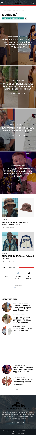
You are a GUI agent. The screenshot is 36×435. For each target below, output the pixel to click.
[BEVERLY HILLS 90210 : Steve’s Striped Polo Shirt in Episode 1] (18, 130)
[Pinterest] (23, 422)
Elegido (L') (6, 219)
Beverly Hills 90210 (18, 124)
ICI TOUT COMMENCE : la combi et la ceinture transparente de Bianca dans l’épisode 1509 (22, 319)
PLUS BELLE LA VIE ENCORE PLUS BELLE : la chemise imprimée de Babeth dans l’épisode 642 (23, 382)
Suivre (18, 272)
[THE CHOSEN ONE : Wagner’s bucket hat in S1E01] (18, 207)
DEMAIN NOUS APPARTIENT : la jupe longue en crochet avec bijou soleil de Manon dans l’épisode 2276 (23, 308)
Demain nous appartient (18, 36)
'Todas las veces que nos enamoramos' (13, 18)
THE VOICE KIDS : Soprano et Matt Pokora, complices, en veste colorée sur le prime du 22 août (23, 370)
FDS (3, 227)
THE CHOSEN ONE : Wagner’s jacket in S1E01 (18, 257)
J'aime (7, 272)
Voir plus (17, 389)
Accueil (4, 10)
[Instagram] (18, 422)
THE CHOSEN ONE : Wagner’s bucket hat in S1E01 (15, 223)
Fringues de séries (12, 10)
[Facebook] (13, 422)
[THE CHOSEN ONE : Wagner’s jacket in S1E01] (18, 241)
